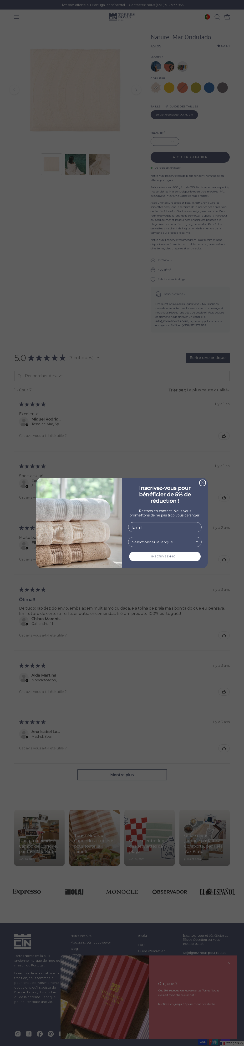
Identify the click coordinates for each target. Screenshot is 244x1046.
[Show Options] (197, 542)
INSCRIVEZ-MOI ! (165, 556)
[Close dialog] (202, 483)
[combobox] (163, 542)
